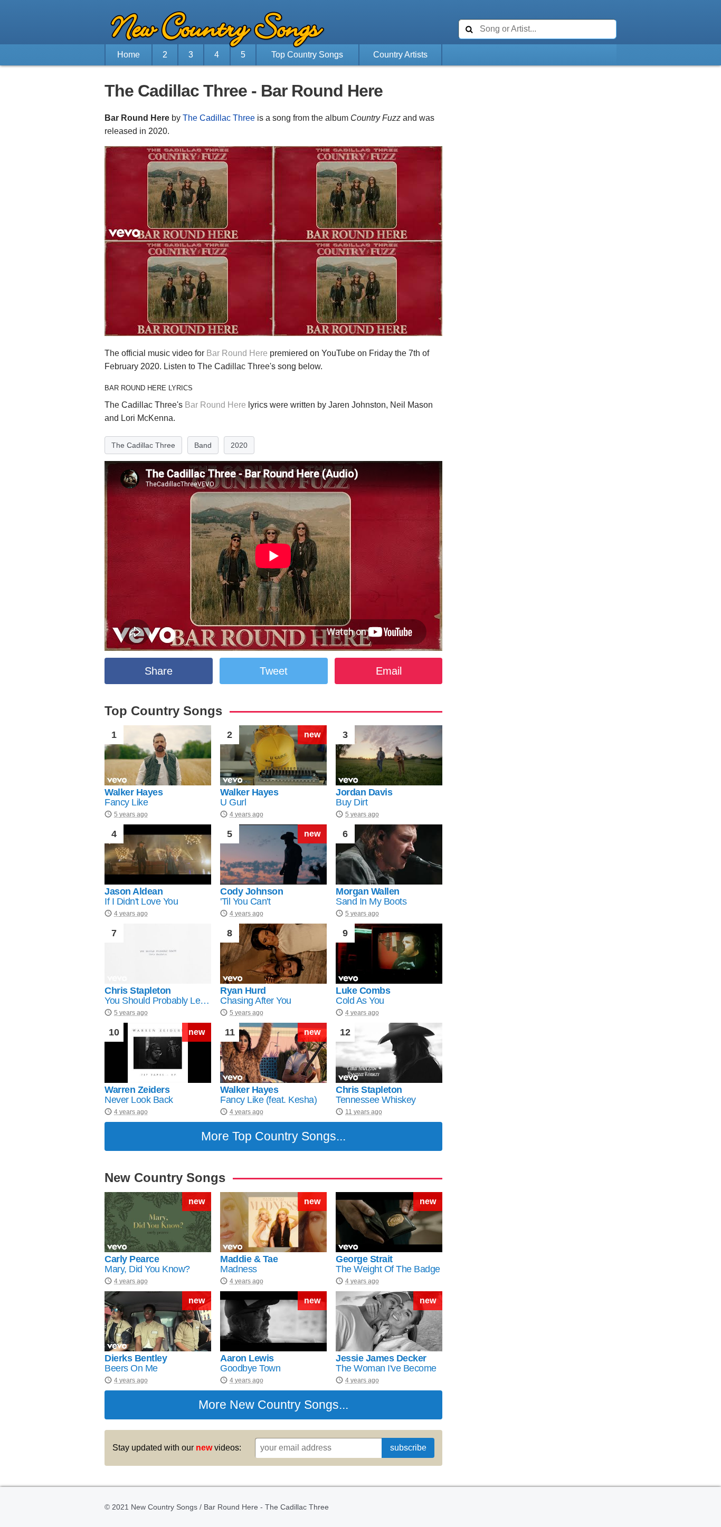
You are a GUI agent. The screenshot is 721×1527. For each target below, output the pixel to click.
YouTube (338, 353)
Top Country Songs (307, 54)
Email (389, 671)
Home (128, 54)
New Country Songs (284, 1404)
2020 (239, 445)
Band (203, 445)
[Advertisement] (46, 304)
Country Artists (400, 54)
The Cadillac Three (219, 117)
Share (159, 671)
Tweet (274, 671)
